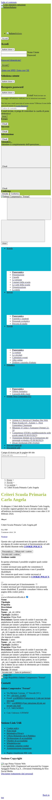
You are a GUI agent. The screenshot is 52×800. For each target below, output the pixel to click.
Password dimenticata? (11, 60)
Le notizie (11, 485)
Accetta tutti (11, 554)
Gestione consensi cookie (18, 746)
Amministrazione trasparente (19, 748)
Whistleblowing (14, 743)
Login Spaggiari (22, 106)
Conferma (15, 194)
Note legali (11, 731)
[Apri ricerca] (29, 209)
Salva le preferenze (22, 672)
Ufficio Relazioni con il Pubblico (21, 736)
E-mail (30, 95)
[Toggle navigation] (23, 231)
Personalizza (7, 552)
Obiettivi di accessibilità (17, 741)
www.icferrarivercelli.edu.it (13, 597)
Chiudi (4, 124)
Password (31, 55)
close (4, 243)
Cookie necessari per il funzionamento (18, 584)
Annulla (5, 194)
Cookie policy (13, 728)
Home (9, 480)
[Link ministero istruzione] (13, 5)
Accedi (5, 38)
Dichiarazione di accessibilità (19, 738)
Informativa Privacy (15, 733)
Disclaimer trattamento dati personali (17, 773)
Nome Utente (33, 52)
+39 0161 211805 (18, 695)
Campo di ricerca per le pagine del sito (18, 452)
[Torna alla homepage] (26, 196)
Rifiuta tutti (23, 552)
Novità (10, 482)
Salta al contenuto (9, 2)
